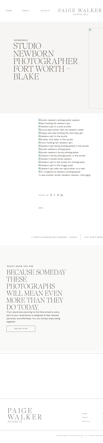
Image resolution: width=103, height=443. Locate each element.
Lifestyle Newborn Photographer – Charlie (55, 237)
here (88, 175)
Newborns (21, 40)
